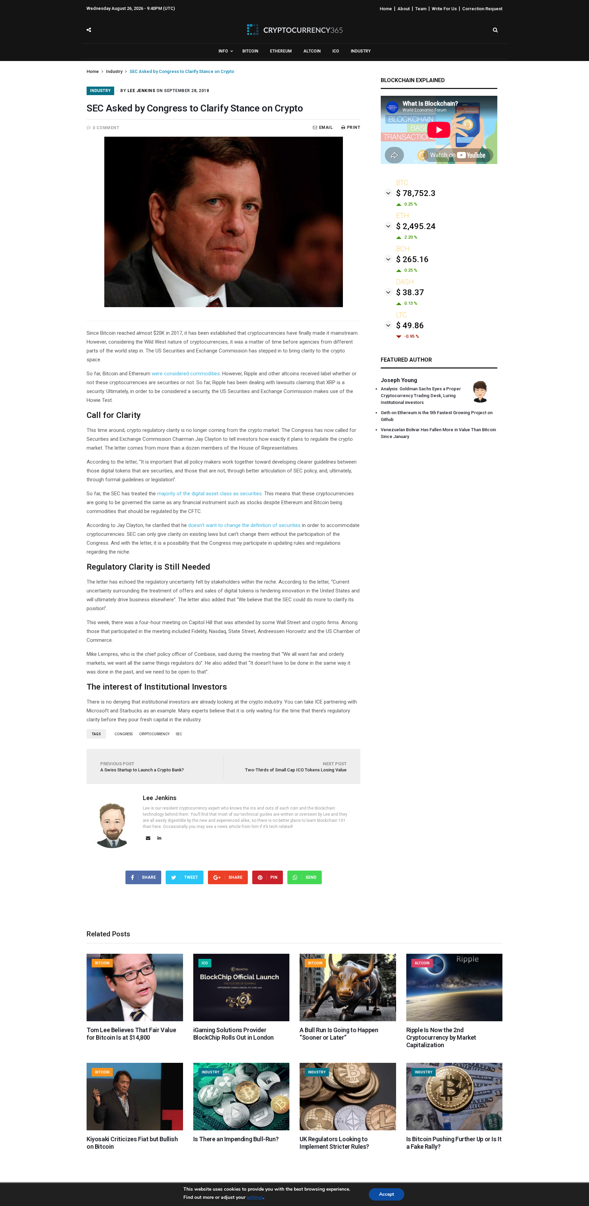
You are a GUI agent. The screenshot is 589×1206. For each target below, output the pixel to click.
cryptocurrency (154, 734)
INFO (223, 51)
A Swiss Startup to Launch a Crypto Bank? (142, 766)
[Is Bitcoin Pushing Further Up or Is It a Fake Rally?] (454, 1128)
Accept (386, 1194)
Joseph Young (399, 380)
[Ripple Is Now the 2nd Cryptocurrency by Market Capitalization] (454, 1019)
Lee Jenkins (141, 90)
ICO (335, 51)
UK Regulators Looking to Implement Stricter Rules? (334, 1142)
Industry (361, 51)
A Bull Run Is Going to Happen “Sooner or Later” (339, 1033)
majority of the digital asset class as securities (209, 494)
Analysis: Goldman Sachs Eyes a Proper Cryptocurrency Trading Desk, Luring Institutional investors (421, 395)
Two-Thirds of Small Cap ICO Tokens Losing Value (296, 766)
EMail (326, 127)
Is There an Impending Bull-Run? (236, 1139)
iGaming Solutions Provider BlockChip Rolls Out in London (233, 1033)
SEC (179, 734)
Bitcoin (250, 51)
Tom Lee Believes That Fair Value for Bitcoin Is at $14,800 (131, 1033)
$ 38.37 (410, 292)
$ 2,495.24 (416, 226)
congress (124, 734)
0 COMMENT (106, 127)
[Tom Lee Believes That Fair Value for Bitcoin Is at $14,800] (135, 1019)
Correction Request (482, 8)
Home (386, 8)
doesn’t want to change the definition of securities (244, 525)
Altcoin (312, 51)
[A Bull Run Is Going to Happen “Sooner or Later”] (348, 1019)
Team (420, 8)
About (403, 8)
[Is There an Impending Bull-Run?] (241, 1128)
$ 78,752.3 (416, 193)
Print (353, 127)
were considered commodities (186, 374)
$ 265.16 (412, 259)
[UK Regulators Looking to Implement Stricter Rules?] (348, 1128)
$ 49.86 (410, 325)
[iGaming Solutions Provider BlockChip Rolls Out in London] (241, 1019)
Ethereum (281, 51)
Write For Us (444, 8)
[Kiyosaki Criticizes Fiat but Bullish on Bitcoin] (135, 1128)
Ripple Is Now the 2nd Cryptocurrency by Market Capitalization (441, 1037)
